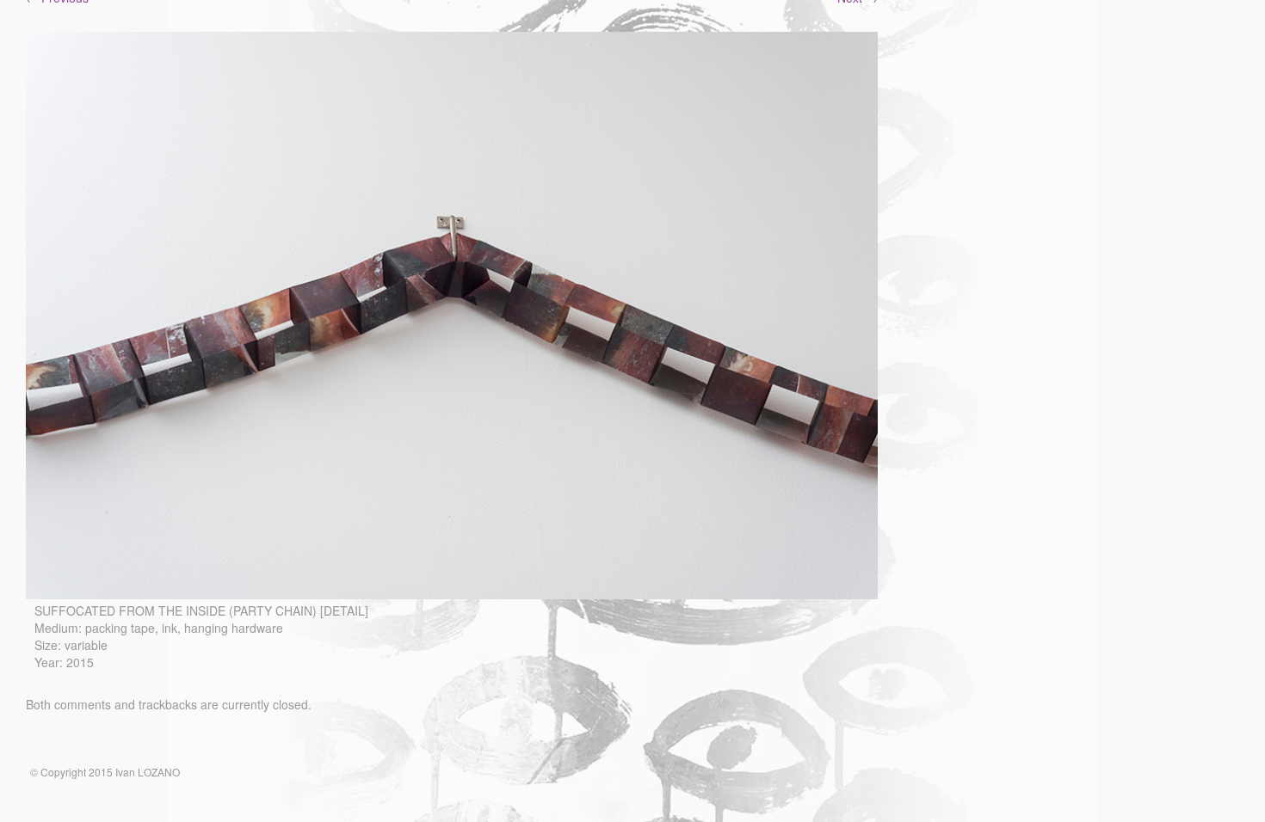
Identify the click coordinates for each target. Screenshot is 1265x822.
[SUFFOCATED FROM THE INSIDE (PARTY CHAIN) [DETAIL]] (452, 594)
